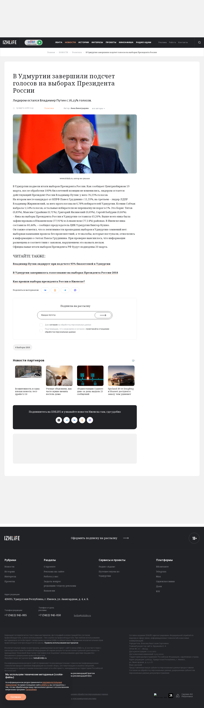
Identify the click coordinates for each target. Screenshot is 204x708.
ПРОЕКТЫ (111, 42)
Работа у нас (51, 576)
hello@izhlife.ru (82, 615)
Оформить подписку (94, 538)
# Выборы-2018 (22, 347)
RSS (158, 591)
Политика (49, 108)
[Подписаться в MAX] (90, 420)
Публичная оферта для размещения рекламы (75, 699)
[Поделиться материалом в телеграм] (65, 290)
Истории (9, 571)
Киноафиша (126, 42)
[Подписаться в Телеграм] (66, 420)
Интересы (10, 576)
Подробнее (31, 689)
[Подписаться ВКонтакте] (74, 420)
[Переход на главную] (10, 42)
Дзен (159, 586)
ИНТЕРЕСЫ (97, 42)
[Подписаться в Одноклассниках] (82, 420)
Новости (9, 566)
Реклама (162, 42)
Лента (58, 42)
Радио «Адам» (107, 566)
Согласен (16, 697)
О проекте (49, 566)
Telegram (161, 571)
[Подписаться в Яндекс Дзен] (59, 420)
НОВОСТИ (70, 42)
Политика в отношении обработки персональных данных (81, 694)
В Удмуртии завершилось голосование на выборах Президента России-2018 (65, 272)
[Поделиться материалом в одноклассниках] (55, 290)
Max (158, 576)
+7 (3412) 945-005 (15, 615)
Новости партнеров (28, 360)
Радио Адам (143, 42)
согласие (53, 325)
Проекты (9, 581)
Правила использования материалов (61, 643)
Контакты (183, 42)
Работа (172, 42)
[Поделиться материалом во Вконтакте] (45, 290)
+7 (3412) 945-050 (50, 615)
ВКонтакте (162, 566)
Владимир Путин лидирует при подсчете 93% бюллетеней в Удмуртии (61, 263)
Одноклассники (165, 581)
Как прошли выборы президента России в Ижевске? (49, 281)
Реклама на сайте (54, 571)
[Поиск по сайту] (199, 42)
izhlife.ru (45, 685)
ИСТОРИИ (83, 42)
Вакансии (49, 590)
